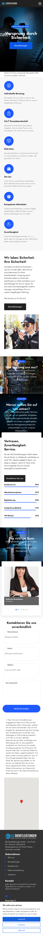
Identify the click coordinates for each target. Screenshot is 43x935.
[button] (16, 609)
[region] (21, 918)
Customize (21, 925)
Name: (10, 648)
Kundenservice (13, 866)
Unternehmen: (12, 632)
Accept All (21, 919)
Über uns (11, 857)
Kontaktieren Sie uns (14, 478)
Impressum (12, 874)
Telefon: (10, 665)
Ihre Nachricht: (12, 683)
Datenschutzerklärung (15, 870)
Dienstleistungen (15, 306)
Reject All (21, 930)
